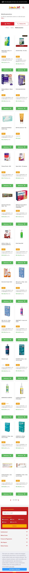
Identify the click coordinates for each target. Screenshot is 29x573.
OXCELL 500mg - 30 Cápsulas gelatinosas (6, 244)
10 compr (3, 56)
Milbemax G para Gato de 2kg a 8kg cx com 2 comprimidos (21, 206)
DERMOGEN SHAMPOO (7, 397)
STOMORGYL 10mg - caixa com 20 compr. (21, 475)
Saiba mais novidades (8, 509)
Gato (13, 519)
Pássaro (22, 519)
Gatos (12, 27)
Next (18, 500)
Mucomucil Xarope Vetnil (7, 281)
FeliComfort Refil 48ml (20, 89)
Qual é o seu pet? (7, 517)
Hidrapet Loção (5, 358)
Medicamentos (19, 27)
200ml (18, 249)
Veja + (2, 18)
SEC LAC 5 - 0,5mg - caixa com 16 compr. (21, 282)
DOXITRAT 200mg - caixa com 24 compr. (21, 359)
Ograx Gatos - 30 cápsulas (21, 166)
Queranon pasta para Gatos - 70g (6, 205)
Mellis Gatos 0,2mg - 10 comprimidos (6, 51)
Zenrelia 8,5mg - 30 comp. (21, 50)
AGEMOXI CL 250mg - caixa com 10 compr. (20, 437)
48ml (3, 95)
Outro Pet (14, 522)
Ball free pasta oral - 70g (21, 127)
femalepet (7, 28)
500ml (7, 403)
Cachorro (6, 519)
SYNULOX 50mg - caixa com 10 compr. (7, 475)
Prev (10, 500)
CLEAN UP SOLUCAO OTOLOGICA (20, 398)
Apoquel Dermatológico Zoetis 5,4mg (7, 128)
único (3, 249)
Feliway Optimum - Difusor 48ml (7, 90)
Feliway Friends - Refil (6, 166)
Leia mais (11, 566)
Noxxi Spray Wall (19, 243)
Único (18, 56)
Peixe (5, 522)
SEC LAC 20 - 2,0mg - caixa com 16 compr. (6, 321)
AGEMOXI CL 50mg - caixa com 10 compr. (7, 437)
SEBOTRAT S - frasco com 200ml (21, 321)
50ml (3, 287)
